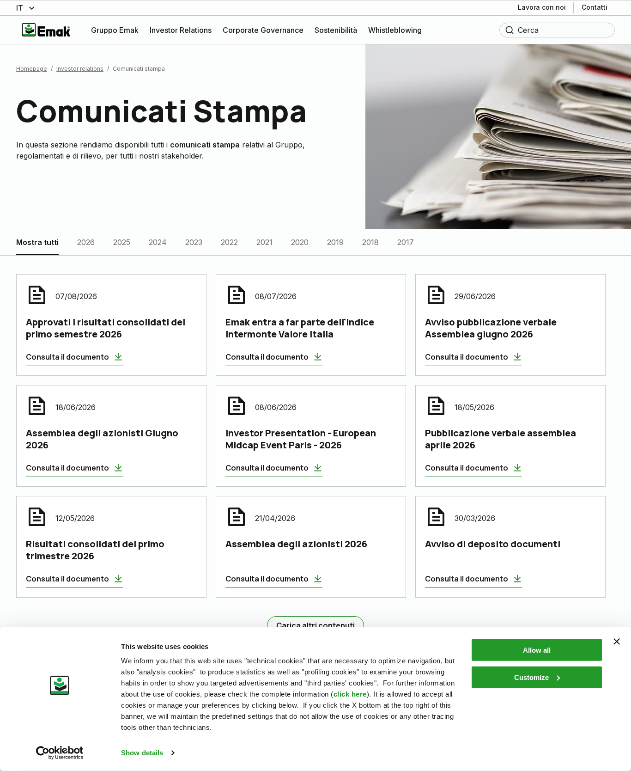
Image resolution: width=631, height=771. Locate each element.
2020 (300, 242)
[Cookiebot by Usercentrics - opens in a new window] (59, 753)
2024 (158, 242)
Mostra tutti (37, 242)
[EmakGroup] (46, 29)
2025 (121, 242)
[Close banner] (616, 641)
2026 (86, 242)
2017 (405, 242)
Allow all (537, 650)
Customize (531, 677)
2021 (264, 242)
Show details (142, 753)
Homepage (31, 68)
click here (350, 694)
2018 (370, 242)
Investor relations (79, 68)
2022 (229, 242)
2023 (193, 242)
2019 (335, 242)
